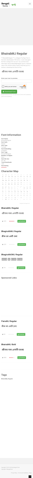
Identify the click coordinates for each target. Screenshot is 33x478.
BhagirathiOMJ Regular (12, 254)
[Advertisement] (16, 26)
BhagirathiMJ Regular (11, 231)
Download (22, 221)
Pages (30, 473)
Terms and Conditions (23, 473)
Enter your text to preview (9, 78)
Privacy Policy (14, 473)
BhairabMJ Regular (10, 208)
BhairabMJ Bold (8, 344)
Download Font (10, 92)
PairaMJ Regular (9, 321)
